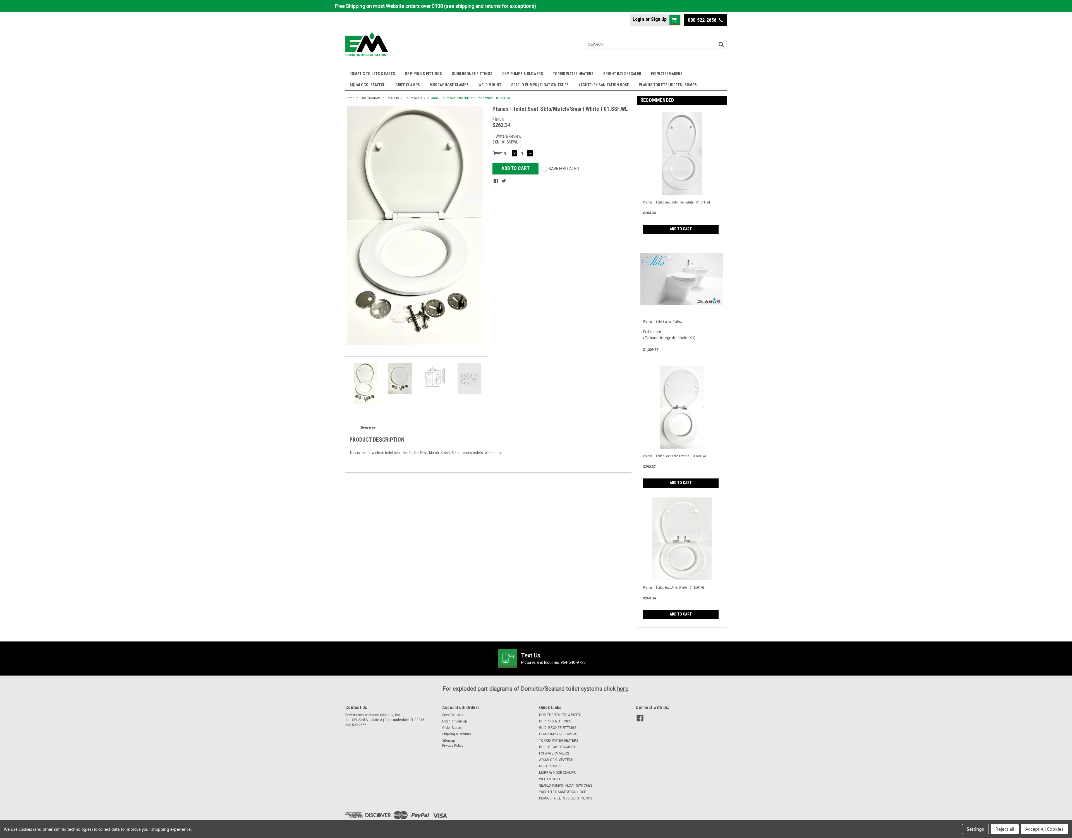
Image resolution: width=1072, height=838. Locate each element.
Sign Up (659, 19)
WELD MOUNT (489, 85)
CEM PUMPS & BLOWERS (522, 73)
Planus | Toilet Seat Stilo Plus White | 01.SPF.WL (677, 202)
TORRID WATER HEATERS (573, 73)
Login (638, 19)
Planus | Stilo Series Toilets (662, 322)
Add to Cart (681, 229)
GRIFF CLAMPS (407, 85)
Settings (975, 829)
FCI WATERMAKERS (667, 73)
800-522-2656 (702, 20)
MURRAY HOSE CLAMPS (449, 85)
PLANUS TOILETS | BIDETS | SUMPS (668, 85)
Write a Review (508, 136)
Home (350, 98)
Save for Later (452, 715)
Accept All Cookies (1044, 829)
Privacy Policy (452, 746)
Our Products (371, 98)
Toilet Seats (413, 98)
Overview (368, 427)
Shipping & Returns (456, 734)
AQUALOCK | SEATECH (368, 85)
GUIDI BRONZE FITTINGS (472, 73)
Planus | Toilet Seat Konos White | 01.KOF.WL (675, 456)
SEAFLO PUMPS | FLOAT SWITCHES (540, 85)
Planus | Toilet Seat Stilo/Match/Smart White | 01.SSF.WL (469, 98)
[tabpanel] (682, 171)
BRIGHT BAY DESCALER (622, 73)
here (622, 688)
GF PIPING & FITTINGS (423, 73)
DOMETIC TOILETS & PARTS (372, 73)
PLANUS (393, 98)
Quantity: (500, 153)
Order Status (452, 728)
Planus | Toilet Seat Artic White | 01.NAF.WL (674, 588)
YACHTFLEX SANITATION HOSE (603, 85)
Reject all (1005, 829)
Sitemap (448, 741)
